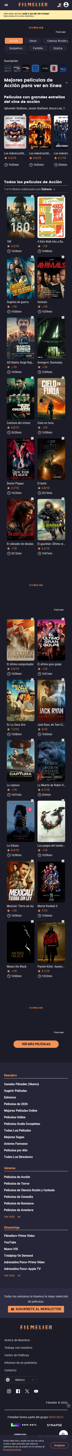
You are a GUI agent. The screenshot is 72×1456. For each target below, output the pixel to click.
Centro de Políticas (16, 1355)
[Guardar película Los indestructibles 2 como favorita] (49, 115)
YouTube (10, 1242)
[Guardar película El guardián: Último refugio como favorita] (63, 499)
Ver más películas (36, 1044)
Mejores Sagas (14, 1137)
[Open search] (63, 1434)
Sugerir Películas (15, 1091)
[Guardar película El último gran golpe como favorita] (63, 619)
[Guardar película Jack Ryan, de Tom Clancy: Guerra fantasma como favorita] (63, 679)
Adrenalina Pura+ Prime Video (24, 1262)
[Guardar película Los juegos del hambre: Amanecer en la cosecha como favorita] (63, 800)
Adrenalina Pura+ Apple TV (22, 1269)
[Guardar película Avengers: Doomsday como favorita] (63, 317)
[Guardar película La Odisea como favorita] (32, 800)
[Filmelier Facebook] (18, 1392)
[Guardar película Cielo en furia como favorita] (63, 378)
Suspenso (15, 48)
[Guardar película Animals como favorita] (63, 257)
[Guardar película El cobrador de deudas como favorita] (32, 499)
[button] (36, 83)
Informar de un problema (20, 1363)
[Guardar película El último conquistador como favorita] (32, 619)
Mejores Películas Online (20, 1110)
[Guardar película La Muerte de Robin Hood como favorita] (63, 740)
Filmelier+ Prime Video (19, 1235)
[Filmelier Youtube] (36, 1392)
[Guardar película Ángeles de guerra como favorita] (32, 257)
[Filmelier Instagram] (8, 1392)
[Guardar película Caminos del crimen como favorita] (32, 378)
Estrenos (10, 1097)
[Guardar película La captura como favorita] (32, 740)
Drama (58, 48)
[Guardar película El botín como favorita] (63, 438)
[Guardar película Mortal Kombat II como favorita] (63, 861)
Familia (38, 48)
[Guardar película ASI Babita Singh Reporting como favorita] (32, 317)
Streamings (12, 1227)
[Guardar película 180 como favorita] (32, 196)
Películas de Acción (17, 1177)
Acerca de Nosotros (17, 1340)
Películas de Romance (19, 1203)
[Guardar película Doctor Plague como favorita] (32, 438)
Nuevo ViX (11, 1249)
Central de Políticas (13, 1449)
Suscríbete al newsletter (38, 1309)
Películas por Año (16, 1150)
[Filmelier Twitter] (27, 1392)
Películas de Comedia (18, 1197)
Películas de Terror (17, 1183)
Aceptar (59, 1445)
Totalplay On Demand (18, 1255)
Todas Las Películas (17, 1130)
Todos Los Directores (18, 1157)
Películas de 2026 (16, 1104)
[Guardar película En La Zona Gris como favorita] (32, 679)
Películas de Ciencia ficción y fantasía (29, 1190)
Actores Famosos (16, 1143)
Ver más (9, 1216)
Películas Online (14, 1117)
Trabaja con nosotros (18, 1348)
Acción (13, 41)
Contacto (10, 1370)
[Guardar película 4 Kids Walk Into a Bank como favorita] (63, 196)
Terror (32, 41)
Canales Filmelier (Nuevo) (21, 1084)
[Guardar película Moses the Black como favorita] (32, 921)
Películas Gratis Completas (22, 1124)
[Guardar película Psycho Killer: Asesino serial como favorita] (63, 921)
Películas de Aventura (18, 1210)
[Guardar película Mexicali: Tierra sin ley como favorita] (32, 861)
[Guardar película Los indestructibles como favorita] (24, 115)
